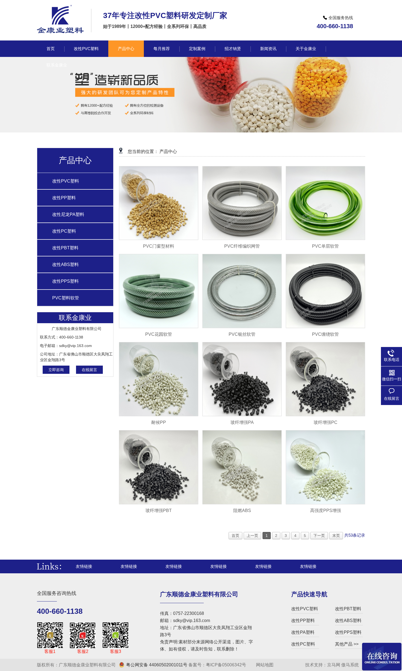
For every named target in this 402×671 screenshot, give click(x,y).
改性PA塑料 (302, 632)
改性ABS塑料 (65, 264)
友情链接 (84, 566)
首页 (235, 535)
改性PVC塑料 (65, 181)
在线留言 (89, 370)
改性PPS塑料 (65, 281)
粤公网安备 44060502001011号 (156, 665)
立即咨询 (56, 370)
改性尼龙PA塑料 (68, 214)
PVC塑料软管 (65, 298)
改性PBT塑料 (65, 247)
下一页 (319, 535)
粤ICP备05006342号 (226, 665)
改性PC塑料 (64, 231)
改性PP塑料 (64, 197)
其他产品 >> (347, 644)
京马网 (333, 665)
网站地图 (264, 665)
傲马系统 (350, 665)
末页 (336, 535)
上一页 (252, 535)
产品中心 (168, 151)
